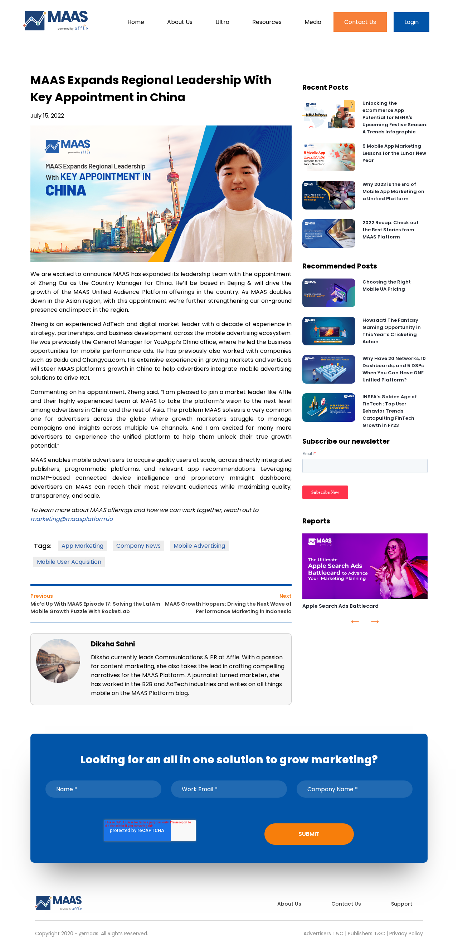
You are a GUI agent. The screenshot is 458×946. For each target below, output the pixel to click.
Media (312, 22)
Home (135, 22)
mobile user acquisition (69, 562)
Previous (41, 596)
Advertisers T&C (323, 933)
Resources (267, 22)
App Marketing (82, 546)
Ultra (222, 22)
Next (285, 596)
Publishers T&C (366, 933)
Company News (138, 546)
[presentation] (355, 621)
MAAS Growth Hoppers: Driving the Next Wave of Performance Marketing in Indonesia (228, 607)
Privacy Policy (406, 933)
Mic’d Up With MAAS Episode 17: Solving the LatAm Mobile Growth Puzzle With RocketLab (95, 607)
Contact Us (360, 22)
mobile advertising (199, 546)
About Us (180, 22)
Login (411, 22)
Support (401, 903)
